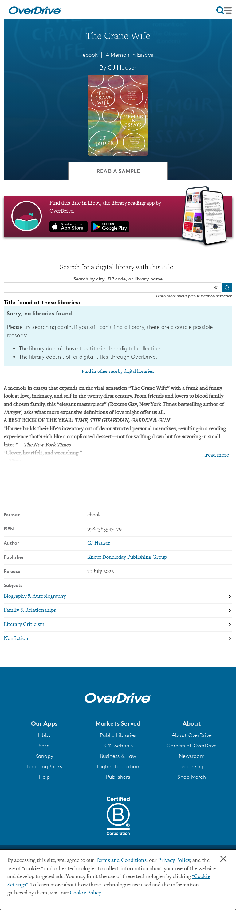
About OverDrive (192, 735)
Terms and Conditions (121, 860)
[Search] (227, 287)
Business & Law (118, 756)
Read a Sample (118, 170)
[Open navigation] (224, 10)
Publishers (118, 777)
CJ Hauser (122, 67)
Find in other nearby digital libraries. (118, 371)
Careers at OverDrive (192, 745)
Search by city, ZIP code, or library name (118, 279)
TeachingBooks (44, 766)
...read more (215, 455)
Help (44, 777)
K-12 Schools (118, 745)
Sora (44, 745)
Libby (44, 735)
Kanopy (44, 756)
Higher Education (118, 766)
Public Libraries (118, 735)
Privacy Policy (174, 860)
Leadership (192, 766)
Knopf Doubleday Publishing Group (127, 557)
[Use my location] (215, 288)
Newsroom (192, 756)
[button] (44, 723)
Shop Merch (191, 777)
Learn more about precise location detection (194, 296)
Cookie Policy (85, 893)
